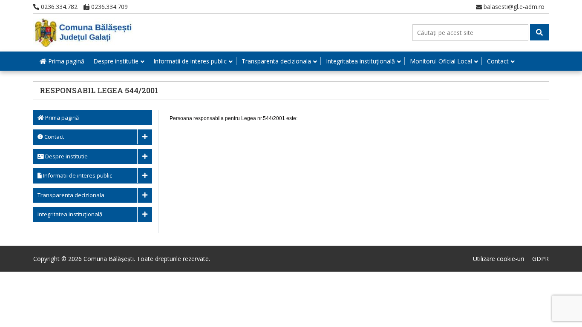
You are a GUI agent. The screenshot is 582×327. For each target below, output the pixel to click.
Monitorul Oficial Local (441, 61)
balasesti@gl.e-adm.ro (513, 7)
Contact (498, 61)
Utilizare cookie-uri (498, 259)
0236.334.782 (58, 7)
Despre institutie (115, 61)
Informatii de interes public (190, 61)
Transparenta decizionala (276, 61)
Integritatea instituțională (360, 61)
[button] (539, 32)
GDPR (540, 259)
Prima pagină (65, 61)
